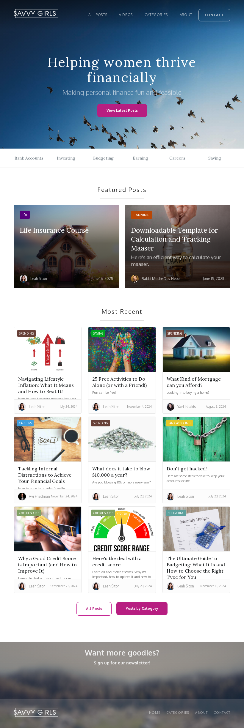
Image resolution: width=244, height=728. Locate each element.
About (186, 14)
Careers (177, 158)
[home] (36, 15)
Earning (140, 158)
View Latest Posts (122, 110)
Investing (66, 158)
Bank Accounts (29, 158)
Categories (156, 14)
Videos (126, 14)
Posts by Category (142, 608)
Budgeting (103, 158)
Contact (214, 15)
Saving (214, 158)
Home (154, 712)
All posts (97, 14)
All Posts (94, 608)
